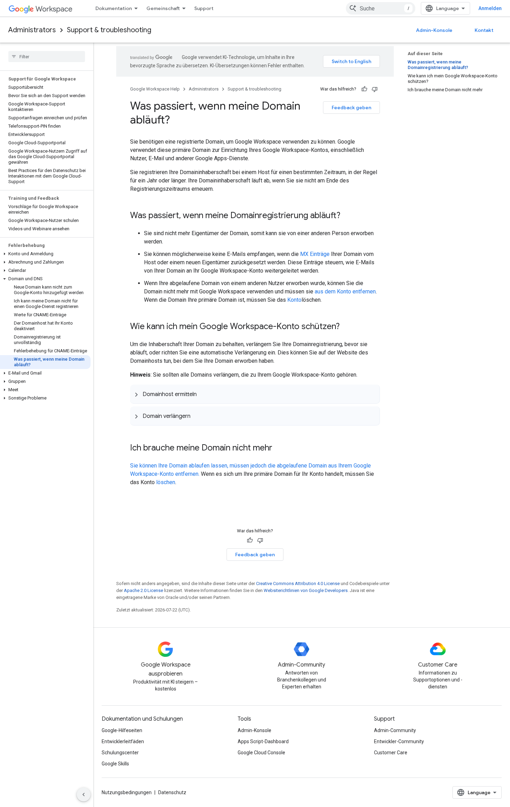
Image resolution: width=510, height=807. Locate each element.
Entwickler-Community (399, 741)
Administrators (32, 30)
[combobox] (380, 8)
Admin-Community (395, 730)
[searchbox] (46, 56)
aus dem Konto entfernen (345, 291)
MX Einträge (315, 254)
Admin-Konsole (434, 30)
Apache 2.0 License (143, 590)
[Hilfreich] (364, 89)
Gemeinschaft (163, 8)
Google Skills (115, 763)
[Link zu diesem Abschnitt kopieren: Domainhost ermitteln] (204, 394)
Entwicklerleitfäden (123, 741)
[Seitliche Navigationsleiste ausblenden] (84, 794)
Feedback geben (351, 107)
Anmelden (490, 8)
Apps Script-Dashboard (263, 741)
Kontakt (484, 30)
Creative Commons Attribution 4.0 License (298, 583)
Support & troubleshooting (109, 30)
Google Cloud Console (261, 752)
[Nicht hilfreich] (374, 89)
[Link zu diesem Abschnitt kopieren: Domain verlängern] (197, 416)
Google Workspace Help (155, 89)
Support (203, 8)
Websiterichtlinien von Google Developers (306, 590)
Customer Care (390, 752)
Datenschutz (172, 792)
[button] (45, 254)
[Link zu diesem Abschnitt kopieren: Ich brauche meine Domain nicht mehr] (279, 448)
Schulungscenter (120, 752)
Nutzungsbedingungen (127, 792)
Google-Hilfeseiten (122, 730)
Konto (294, 300)
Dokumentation (113, 8)
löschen (165, 482)
